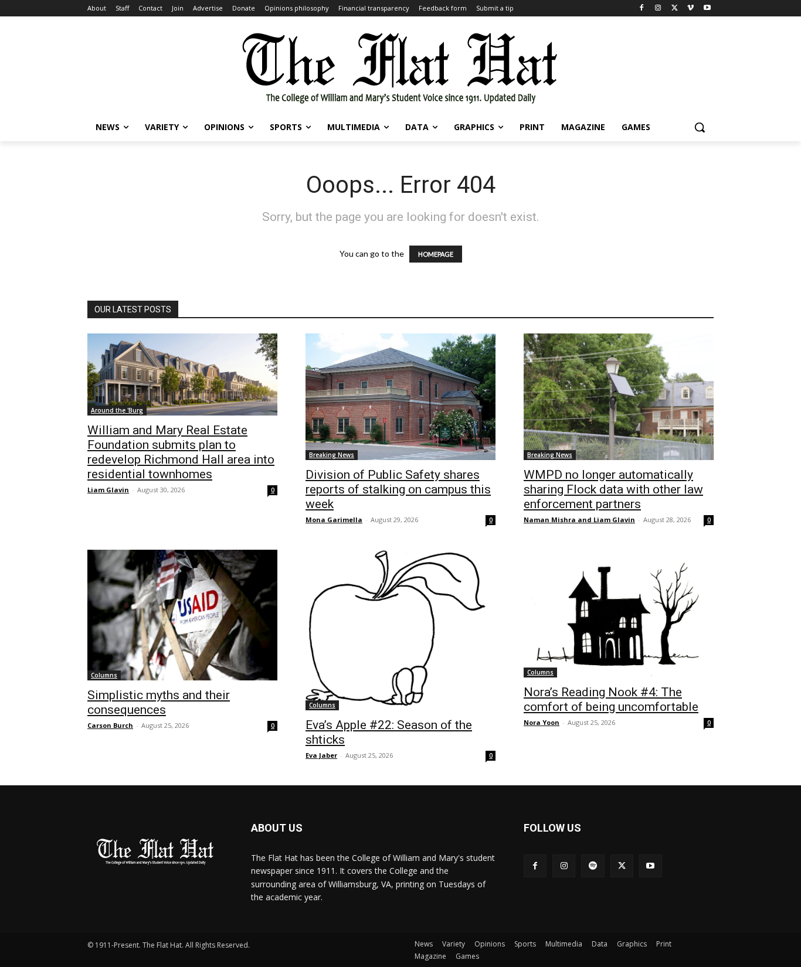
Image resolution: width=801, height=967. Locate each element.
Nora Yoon (541, 722)
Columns (104, 675)
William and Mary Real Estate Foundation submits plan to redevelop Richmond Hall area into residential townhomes (180, 452)
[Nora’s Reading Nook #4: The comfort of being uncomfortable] (619, 613)
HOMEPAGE (435, 254)
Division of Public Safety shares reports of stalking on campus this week (398, 489)
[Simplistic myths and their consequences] (182, 615)
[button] (699, 127)
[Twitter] (674, 8)
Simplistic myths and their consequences (158, 702)
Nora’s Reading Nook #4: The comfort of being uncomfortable (611, 699)
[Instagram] (658, 8)
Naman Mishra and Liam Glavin (579, 519)
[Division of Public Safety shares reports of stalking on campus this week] (400, 396)
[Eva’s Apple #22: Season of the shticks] (400, 630)
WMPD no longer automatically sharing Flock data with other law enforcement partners (613, 489)
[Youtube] (707, 8)
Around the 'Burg (117, 410)
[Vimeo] (690, 8)
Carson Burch (110, 725)
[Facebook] (642, 8)
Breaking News (331, 455)
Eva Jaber (321, 755)
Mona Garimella (334, 519)
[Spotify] (592, 865)
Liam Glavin (108, 489)
